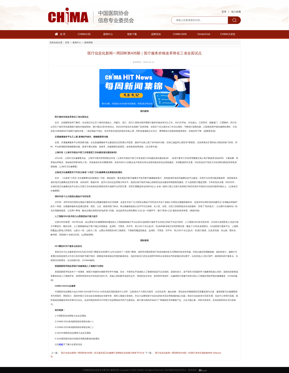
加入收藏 (236, 11)
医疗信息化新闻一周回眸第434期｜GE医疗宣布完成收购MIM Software (188, 353)
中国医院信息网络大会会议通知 (71, 316)
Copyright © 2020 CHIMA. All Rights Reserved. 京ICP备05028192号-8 (153, 370)
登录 (224, 11)
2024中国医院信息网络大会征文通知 (74, 333)
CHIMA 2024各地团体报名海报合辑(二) (75, 327)
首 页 (62, 34)
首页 (67, 42)
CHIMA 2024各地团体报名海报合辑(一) (75, 321)
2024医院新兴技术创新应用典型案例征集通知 (78, 338)
